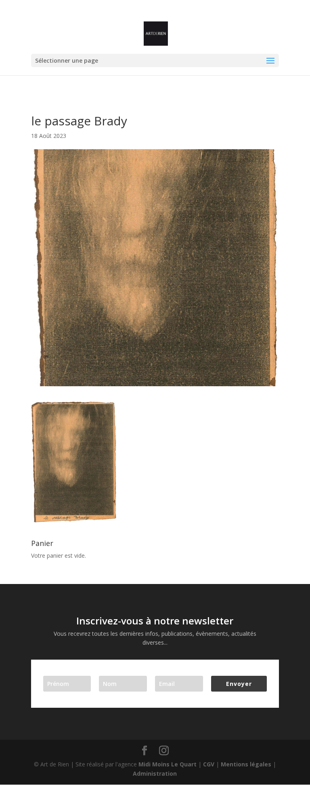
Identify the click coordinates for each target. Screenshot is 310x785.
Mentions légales (246, 764)
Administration (155, 773)
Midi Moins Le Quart (167, 764)
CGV (208, 764)
